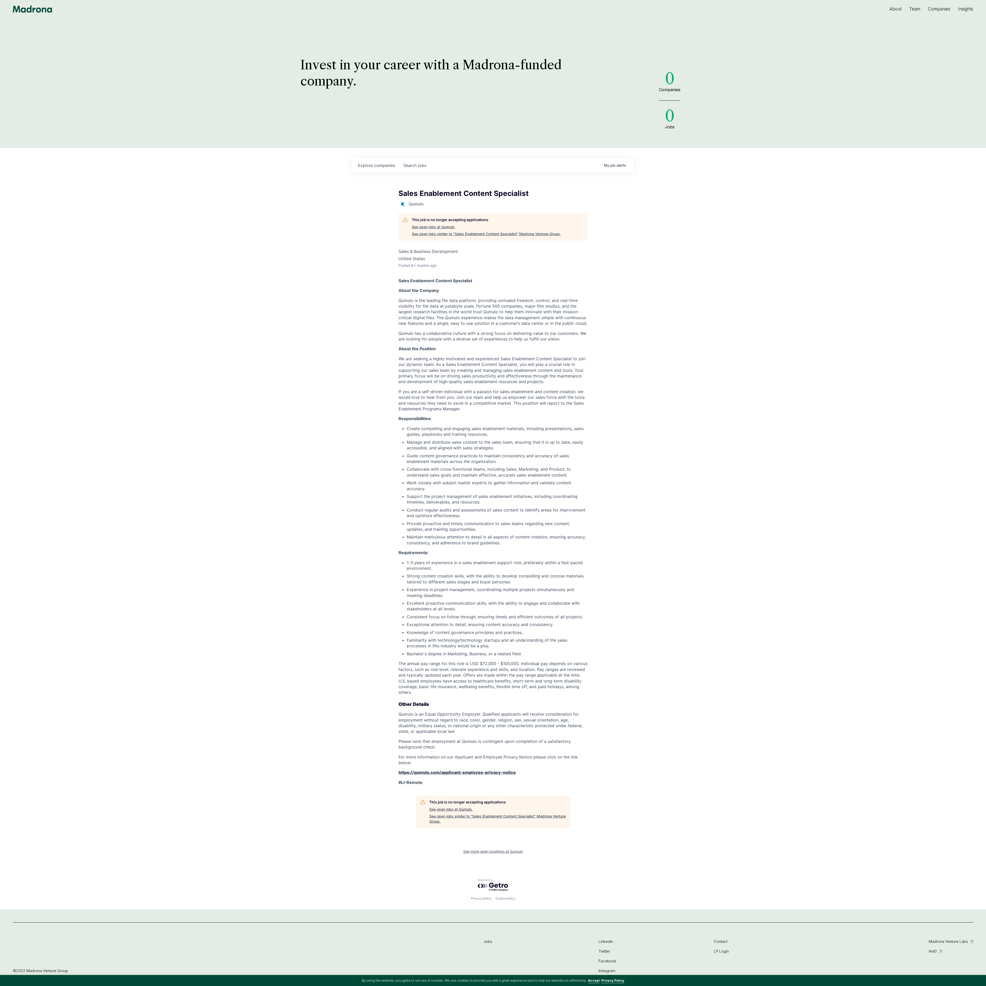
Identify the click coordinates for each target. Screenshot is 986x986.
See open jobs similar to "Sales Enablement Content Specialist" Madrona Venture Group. (486, 234)
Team (914, 9)
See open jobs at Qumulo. (433, 227)
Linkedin (606, 941)
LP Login (721, 951)
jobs (414, 165)
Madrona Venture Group (32, 9)
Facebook (607, 961)
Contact (720, 941)
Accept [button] (594, 980)
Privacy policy (481, 898)
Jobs (487, 941)
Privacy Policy (612, 980)
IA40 (933, 951)
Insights (965, 9)
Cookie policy (505, 898)
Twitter (604, 951)
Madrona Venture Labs (948, 941)
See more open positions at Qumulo (493, 851)
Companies (939, 9)
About (895, 9)
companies (376, 165)
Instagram (607, 970)
